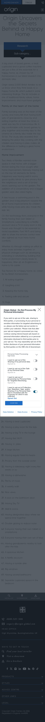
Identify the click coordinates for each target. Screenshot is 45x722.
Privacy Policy (36, 412)
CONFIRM (14, 403)
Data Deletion (8, 412)
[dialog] (22, 361)
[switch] (35, 360)
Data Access (22, 412)
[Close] (40, 310)
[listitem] (22, 355)
